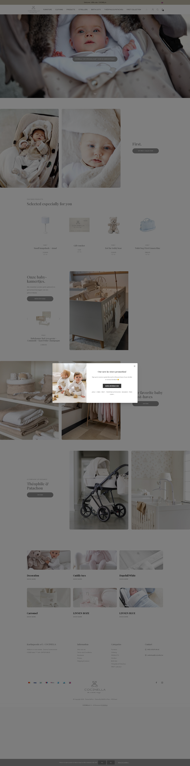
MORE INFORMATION (112, 386)
